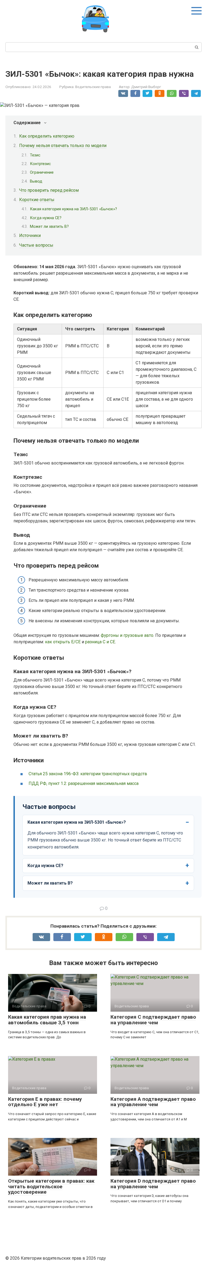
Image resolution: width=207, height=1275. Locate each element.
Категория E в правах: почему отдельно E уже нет (45, 1102)
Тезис (35, 155)
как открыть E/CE (63, 641)
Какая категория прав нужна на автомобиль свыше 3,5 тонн (47, 1020)
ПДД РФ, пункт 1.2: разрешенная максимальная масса (84, 783)
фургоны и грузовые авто (127, 635)
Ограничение (42, 172)
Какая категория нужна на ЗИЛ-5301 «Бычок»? (73, 209)
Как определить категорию (46, 136)
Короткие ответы (36, 199)
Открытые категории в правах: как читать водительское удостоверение (51, 1186)
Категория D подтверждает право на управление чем (153, 1184)
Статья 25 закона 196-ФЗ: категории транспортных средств (88, 773)
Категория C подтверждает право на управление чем (153, 1020)
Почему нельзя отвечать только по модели (62, 145)
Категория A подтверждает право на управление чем (153, 1102)
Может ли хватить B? (49, 226)
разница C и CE (100, 641)
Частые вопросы (36, 245)
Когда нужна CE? (45, 217)
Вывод (36, 181)
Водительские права (93, 87)
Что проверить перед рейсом (49, 190)
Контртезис (40, 163)
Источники (30, 235)
